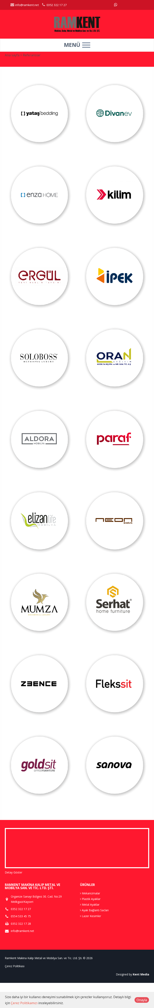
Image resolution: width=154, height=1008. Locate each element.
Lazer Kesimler (91, 916)
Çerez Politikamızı (24, 1003)
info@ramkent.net (26, 5)
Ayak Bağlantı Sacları (95, 910)
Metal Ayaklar (90, 904)
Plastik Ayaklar (90, 899)
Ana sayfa (12, 55)
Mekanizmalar (90, 893)
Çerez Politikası (14, 966)
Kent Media (141, 974)
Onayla (142, 1000)
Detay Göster (13, 872)
